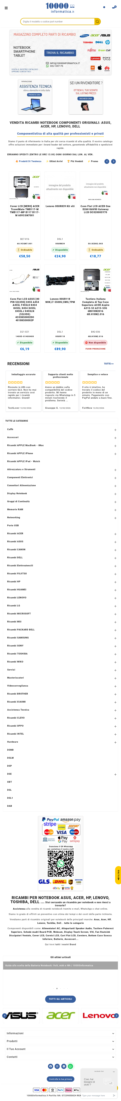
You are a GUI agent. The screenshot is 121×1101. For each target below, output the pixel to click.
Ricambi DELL (15, 557)
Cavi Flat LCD (68, 935)
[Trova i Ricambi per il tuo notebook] (63, 1066)
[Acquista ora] (28, 199)
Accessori (13, 437)
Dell (59, 923)
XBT (9, 782)
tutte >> (109, 363)
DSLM (10, 758)
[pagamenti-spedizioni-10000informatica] (60, 853)
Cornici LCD (52, 935)
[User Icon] (104, 8)
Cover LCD (38, 935)
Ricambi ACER (15, 533)
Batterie (58, 939)
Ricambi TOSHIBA (17, 653)
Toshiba (51, 923)
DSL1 (10, 798)
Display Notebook (17, 493)
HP (109, 919)
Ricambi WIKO (15, 661)
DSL (9, 790)
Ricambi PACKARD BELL (21, 629)
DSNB (10, 750)
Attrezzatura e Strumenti (21, 469)
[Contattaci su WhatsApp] (70, 1066)
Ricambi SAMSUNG (18, 637)
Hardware (12, 742)
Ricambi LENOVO (16, 597)
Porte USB (13, 525)
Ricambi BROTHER (17, 693)
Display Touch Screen (76, 932)
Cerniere (82, 935)
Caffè (10, 429)
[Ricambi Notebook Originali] (60, 52)
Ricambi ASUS (15, 541)
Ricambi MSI (14, 621)
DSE (9, 774)
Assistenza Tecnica (18, 709)
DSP (9, 766)
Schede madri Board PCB (37, 932)
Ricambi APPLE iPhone (20, 453)
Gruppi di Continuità (18, 501)
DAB (9, 806)
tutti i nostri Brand (65, 944)
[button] (53, 988)
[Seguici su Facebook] (50, 1066)
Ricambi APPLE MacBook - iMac (25, 445)
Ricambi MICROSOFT (19, 613)
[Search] (97, 21)
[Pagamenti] (60, 1090)
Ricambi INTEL (15, 734)
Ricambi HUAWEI (16, 589)
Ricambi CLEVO (16, 717)
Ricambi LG (13, 605)
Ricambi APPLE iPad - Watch (23, 461)
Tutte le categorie (16, 421)
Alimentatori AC (51, 928)
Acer (103, 919)
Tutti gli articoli (60, 999)
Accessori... (71, 939)
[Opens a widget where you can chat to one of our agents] (99, 1084)
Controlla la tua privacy (60, 1079)
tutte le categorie (74, 923)
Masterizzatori (15, 677)
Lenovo (41, 923)
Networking (13, 517)
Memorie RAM (15, 509)
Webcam (58, 932)
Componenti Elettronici (20, 477)
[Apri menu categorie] (7, 8)
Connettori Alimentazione (21, 485)
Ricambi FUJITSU (17, 573)
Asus (97, 919)
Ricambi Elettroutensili (20, 565)
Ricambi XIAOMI (16, 701)
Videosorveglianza (17, 685)
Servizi (11, 669)
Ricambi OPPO (15, 726)
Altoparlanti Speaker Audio (77, 928)
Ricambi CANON (16, 549)
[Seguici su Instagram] (57, 1066)
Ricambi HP (14, 581)
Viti (92, 932)
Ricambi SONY (15, 645)
